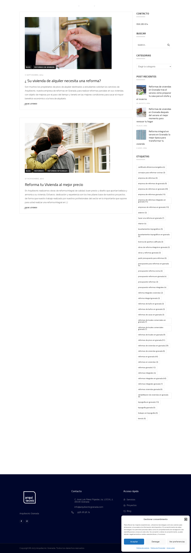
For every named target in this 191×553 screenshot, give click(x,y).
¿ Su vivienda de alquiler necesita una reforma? (63, 81)
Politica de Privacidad (158, 548)
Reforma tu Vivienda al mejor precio (54, 184)
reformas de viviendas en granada (153, 345)
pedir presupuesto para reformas (152, 258)
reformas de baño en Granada (151, 303)
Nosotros (72, 5)
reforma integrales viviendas (150, 292)
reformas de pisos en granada (151, 340)
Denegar (156, 542)
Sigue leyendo (31, 103)
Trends (142, 418)
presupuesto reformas (148, 281)
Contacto (129, 5)
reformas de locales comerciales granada (150, 328)
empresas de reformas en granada (153, 207)
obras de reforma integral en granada (154, 247)
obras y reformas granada (149, 252)
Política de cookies (142, 548)
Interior (142, 223)
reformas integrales (147, 372)
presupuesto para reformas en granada (153, 264)
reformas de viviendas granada (151, 351)
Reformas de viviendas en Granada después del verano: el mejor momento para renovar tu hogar (153, 115)
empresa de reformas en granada (153, 188)
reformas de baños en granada (151, 309)
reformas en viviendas (148, 362)
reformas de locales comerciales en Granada (152, 321)
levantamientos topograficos (150, 229)
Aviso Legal (171, 548)
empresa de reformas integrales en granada (152, 200)
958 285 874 (142, 24)
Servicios (89, 5)
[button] (186, 519)
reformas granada (147, 367)
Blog (117, 5)
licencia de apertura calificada (150, 241)
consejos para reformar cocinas (151, 172)
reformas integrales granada (150, 383)
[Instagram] (27, 521)
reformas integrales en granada (152, 378)
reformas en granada (148, 356)
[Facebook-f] (21, 521)
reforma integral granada (149, 298)
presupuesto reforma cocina (150, 270)
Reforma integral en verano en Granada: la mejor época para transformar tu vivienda (153, 138)
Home (60, 5)
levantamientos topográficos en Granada (154, 235)
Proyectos (105, 5)
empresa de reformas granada (151, 194)
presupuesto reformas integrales (152, 287)
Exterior (142, 212)
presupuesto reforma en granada (152, 276)
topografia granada (146, 407)
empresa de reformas (148, 178)
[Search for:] (154, 44)
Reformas (39, 171)
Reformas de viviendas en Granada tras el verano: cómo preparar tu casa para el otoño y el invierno (153, 93)
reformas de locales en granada (151, 334)
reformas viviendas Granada (150, 389)
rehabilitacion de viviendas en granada (153, 395)
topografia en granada (148, 402)
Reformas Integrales (57, 171)
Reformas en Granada (44, 67)
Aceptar (134, 542)
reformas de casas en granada (151, 314)
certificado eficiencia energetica (151, 167)
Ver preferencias (177, 542)
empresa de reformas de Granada (152, 183)
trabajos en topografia (148, 413)
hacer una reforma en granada (151, 218)
